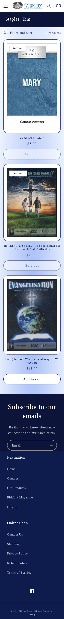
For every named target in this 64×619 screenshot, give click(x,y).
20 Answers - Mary (32, 137)
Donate (12, 507)
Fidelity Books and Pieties (30, 611)
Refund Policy (17, 563)
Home (11, 469)
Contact (12, 478)
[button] (5, 6)
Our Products (16, 488)
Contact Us (15, 534)
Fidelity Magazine (20, 497)
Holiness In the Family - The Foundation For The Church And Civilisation (32, 247)
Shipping (13, 544)
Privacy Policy (17, 553)
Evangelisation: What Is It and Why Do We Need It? (32, 361)
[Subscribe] (52, 445)
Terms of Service (19, 572)
